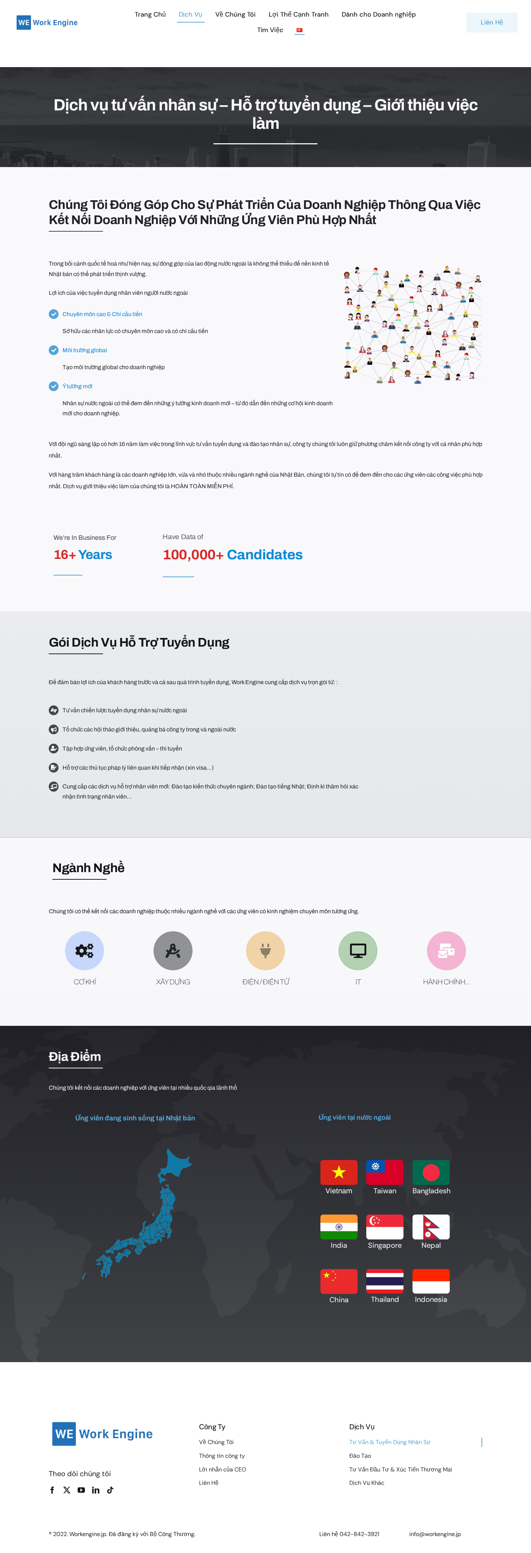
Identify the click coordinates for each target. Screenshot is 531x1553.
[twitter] (66, 1490)
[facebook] (52, 1490)
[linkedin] (95, 1490)
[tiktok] (110, 1490)
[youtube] (81, 1490)
